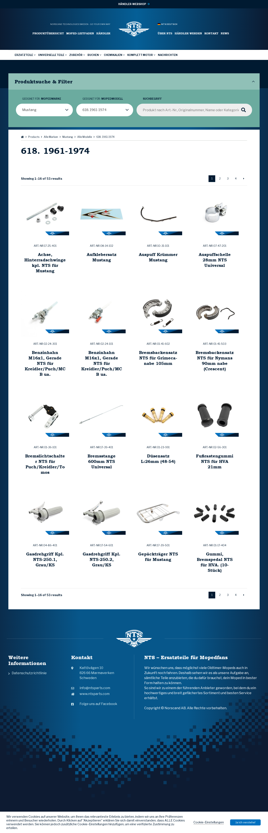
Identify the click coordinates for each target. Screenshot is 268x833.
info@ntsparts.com (95, 688)
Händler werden (188, 33)
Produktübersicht (48, 33)
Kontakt (211, 33)
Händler (103, 33)
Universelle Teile (51, 55)
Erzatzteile (24, 55)
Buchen (93, 55)
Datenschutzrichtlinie (29, 673)
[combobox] (44, 110)
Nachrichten (168, 55)
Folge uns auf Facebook (98, 704)
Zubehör (75, 55)
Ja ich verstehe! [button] (245, 822)
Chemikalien (113, 55)
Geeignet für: (41, 98)
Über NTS (165, 33)
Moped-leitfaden (80, 33)
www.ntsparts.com (95, 694)
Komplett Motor (140, 55)
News (225, 33)
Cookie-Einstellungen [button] (208, 822)
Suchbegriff (152, 98)
